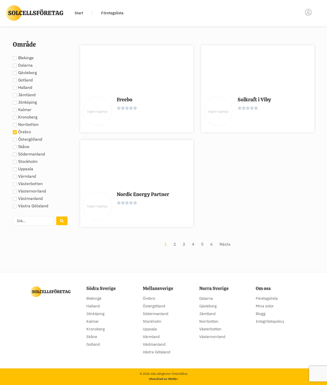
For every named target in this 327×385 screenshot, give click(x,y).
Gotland (93, 344)
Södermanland (155, 313)
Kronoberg (95, 329)
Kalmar (92, 321)
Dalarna (206, 298)
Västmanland (154, 344)
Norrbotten (208, 321)
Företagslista (112, 12)
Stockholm (152, 321)
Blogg (260, 313)
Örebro (149, 298)
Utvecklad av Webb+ (163, 379)
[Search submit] (61, 220)
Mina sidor (265, 306)
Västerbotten (210, 329)
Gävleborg (208, 306)
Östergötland (154, 306)
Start (79, 12)
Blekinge (93, 298)
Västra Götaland (156, 352)
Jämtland (207, 313)
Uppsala (150, 329)
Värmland (151, 336)
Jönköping (95, 313)
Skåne (91, 336)
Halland (93, 306)
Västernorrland (212, 336)
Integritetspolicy (270, 321)
